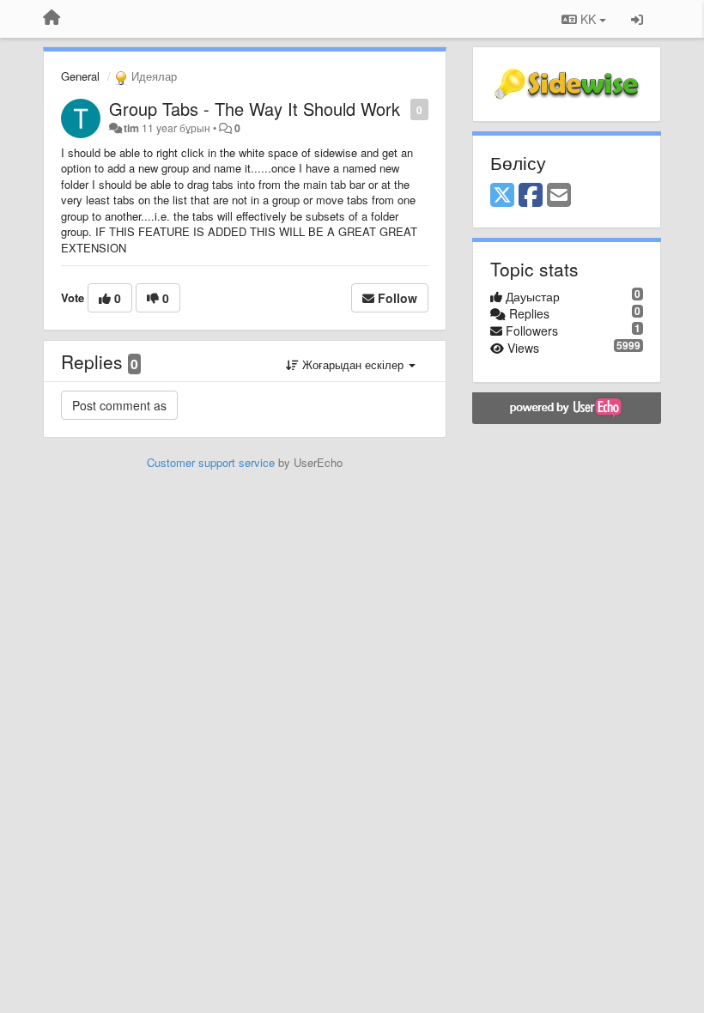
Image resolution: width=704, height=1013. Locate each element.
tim (131, 128)
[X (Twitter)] (502, 195)
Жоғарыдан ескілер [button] (353, 364)
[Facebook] (531, 195)
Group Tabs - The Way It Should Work (254, 108)
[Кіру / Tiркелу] (637, 18)
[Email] (559, 195)
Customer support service (211, 462)
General (80, 76)
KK (588, 18)
